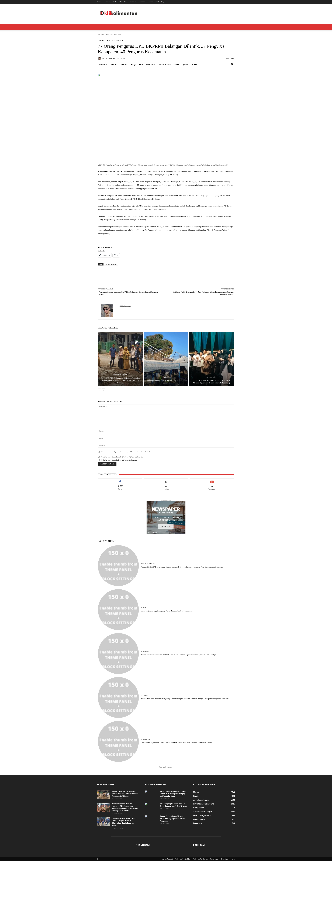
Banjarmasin (146, 739)
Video (151, 2)
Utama (99, 2)
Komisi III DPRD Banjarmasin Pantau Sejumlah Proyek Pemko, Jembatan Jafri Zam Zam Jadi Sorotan (120, 380)
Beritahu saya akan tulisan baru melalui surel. (119, 460)
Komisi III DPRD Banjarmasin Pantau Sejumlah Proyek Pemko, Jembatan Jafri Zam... (125, 793)
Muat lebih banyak (165, 767)
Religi (120, 2)
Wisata (114, 2)
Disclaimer (225, 859)
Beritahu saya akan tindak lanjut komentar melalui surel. (123, 457)
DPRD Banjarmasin (120, 375)
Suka (120, 480)
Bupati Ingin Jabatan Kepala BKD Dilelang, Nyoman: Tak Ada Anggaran (173, 818)
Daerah (131, 2)
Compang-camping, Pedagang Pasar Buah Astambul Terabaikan (166, 611)
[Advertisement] (166, 42)
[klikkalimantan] (108, 310)
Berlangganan (212, 480)
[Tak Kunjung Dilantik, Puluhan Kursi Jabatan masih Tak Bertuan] (151, 807)
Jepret (157, 2)
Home (233, 859)
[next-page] (103, 390)
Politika (107, 2)
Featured (144, 696)
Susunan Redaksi (167, 859)
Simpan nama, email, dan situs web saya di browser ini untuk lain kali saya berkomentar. (132, 452)
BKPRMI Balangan (111, 264)
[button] (232, 65)
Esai (125, 2)
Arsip (162, 2)
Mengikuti (166, 480)
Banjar (165, 377)
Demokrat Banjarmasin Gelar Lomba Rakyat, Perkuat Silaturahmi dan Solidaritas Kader (176, 743)
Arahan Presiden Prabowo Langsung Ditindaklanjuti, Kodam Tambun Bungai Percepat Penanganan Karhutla (185, 699)
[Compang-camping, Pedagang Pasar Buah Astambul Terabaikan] (166, 359)
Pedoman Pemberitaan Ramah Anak (206, 859)
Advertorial (141, 2)
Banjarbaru (211, 377)
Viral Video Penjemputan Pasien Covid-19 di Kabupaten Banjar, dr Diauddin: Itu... (173, 793)
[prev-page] (99, 390)
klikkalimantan (125, 306)
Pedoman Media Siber (183, 859)
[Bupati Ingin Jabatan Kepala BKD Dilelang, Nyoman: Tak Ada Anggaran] (151, 819)
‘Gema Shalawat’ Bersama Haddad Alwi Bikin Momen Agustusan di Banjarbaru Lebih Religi (178, 655)
